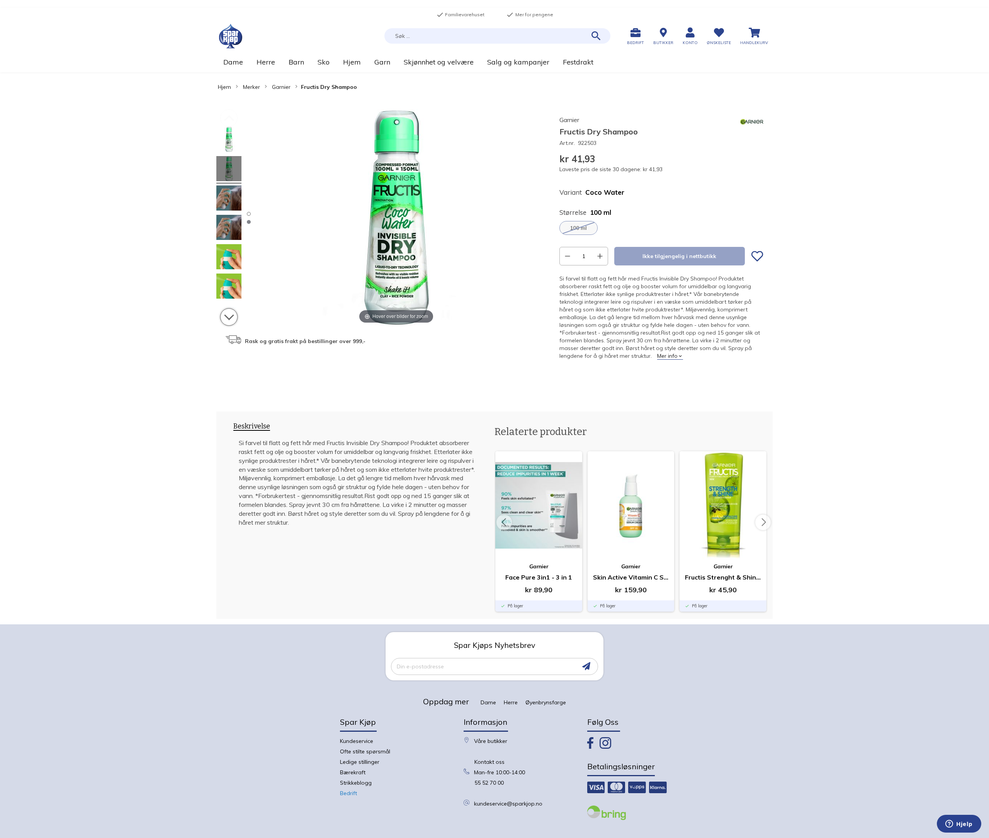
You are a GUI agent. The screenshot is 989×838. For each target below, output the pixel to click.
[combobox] (497, 36)
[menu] (494, 62)
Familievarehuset (460, 15)
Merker (251, 86)
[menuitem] (233, 62)
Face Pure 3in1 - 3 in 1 (538, 577)
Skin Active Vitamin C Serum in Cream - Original (631, 577)
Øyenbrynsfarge (545, 702)
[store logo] (230, 36)
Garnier (281, 86)
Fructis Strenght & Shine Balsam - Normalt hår (723, 577)
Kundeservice (356, 741)
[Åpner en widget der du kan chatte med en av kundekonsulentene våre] (959, 824)
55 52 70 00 (489, 782)
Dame (488, 702)
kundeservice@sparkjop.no (508, 803)
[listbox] (661, 228)
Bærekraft (352, 772)
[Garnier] (751, 131)
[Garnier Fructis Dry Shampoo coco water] (228, 140)
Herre (511, 702)
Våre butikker (490, 741)
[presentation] (251, 427)
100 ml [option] (578, 227)
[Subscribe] (586, 666)
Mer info (667, 355)
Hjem (224, 86)
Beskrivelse (251, 426)
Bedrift (348, 793)
